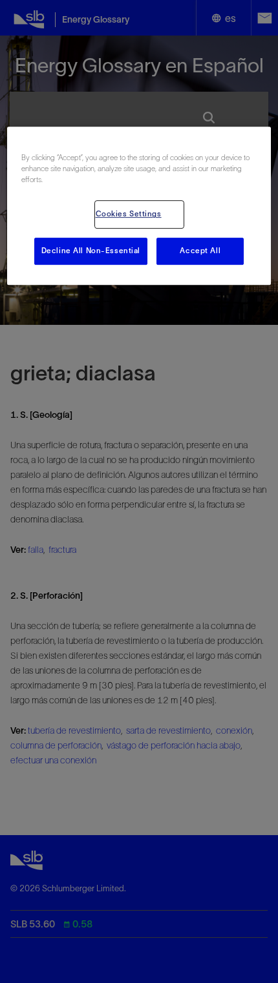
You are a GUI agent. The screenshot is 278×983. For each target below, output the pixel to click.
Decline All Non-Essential (90, 251)
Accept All (200, 251)
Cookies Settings (129, 214)
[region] (139, 206)
